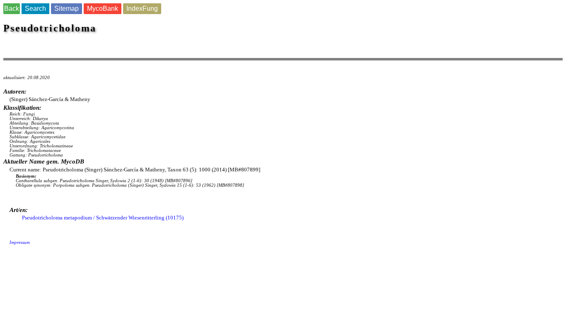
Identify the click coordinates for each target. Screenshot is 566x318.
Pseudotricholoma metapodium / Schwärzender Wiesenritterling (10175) (103, 217)
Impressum (20, 242)
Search (35, 8)
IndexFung (142, 8)
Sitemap (66, 8)
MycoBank (102, 8)
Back (11, 8)
